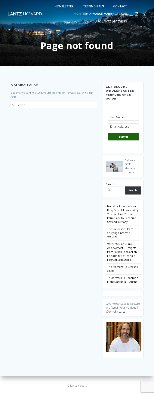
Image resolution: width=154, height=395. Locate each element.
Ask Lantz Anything (111, 21)
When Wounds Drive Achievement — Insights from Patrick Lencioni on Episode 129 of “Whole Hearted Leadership (122, 252)
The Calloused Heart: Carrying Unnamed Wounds (120, 233)
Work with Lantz (115, 311)
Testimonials (93, 6)
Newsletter (64, 6)
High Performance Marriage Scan (100, 13)
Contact (120, 6)
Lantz (25, 14)
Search (110, 184)
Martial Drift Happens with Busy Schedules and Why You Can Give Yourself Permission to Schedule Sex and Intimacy (123, 214)
